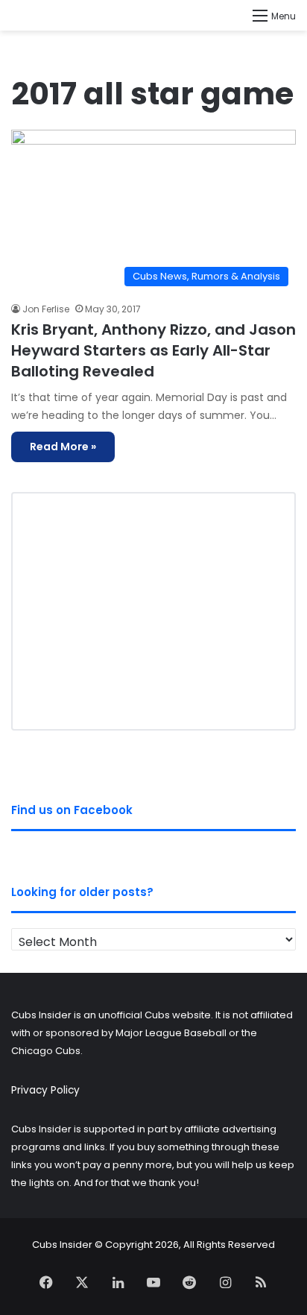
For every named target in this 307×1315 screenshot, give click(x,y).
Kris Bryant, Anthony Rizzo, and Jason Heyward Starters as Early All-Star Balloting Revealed (153, 350)
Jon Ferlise (45, 309)
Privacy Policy (45, 1090)
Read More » (63, 446)
